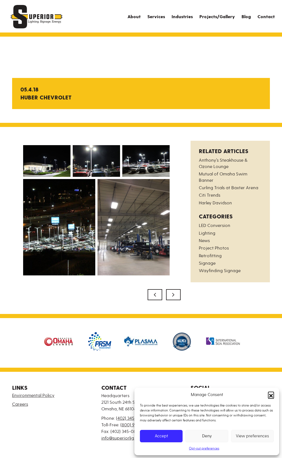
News (204, 240)
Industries (182, 17)
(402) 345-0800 (131, 418)
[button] (271, 394)
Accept (161, 435)
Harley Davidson (215, 203)
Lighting (207, 233)
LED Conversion (214, 225)
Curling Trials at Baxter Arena (228, 188)
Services (156, 17)
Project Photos (214, 248)
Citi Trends (209, 195)
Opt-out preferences (204, 448)
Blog (246, 17)
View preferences (252, 435)
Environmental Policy (33, 395)
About (134, 17)
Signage (207, 263)
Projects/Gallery (217, 17)
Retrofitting (210, 256)
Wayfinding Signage (220, 270)
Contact (266, 17)
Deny (207, 435)
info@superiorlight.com (124, 438)
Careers (20, 404)
